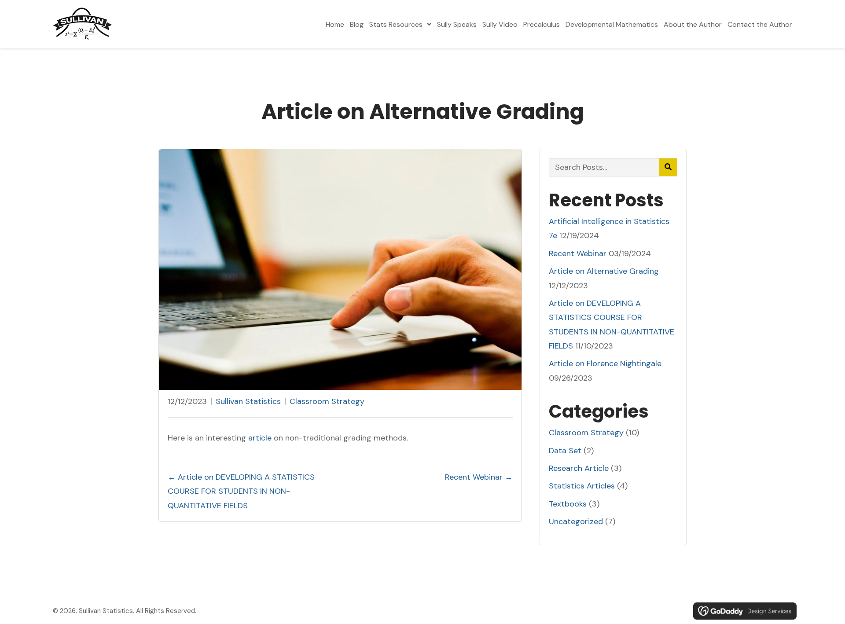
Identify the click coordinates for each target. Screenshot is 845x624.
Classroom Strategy (327, 401)
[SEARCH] (668, 167)
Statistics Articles (582, 486)
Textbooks (568, 504)
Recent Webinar (577, 253)
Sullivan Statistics (248, 401)
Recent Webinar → (479, 477)
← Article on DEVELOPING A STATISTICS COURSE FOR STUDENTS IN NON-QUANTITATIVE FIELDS (241, 491)
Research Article (579, 468)
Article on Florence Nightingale (605, 363)
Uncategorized (576, 521)
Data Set (565, 450)
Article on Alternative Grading (604, 271)
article (260, 438)
